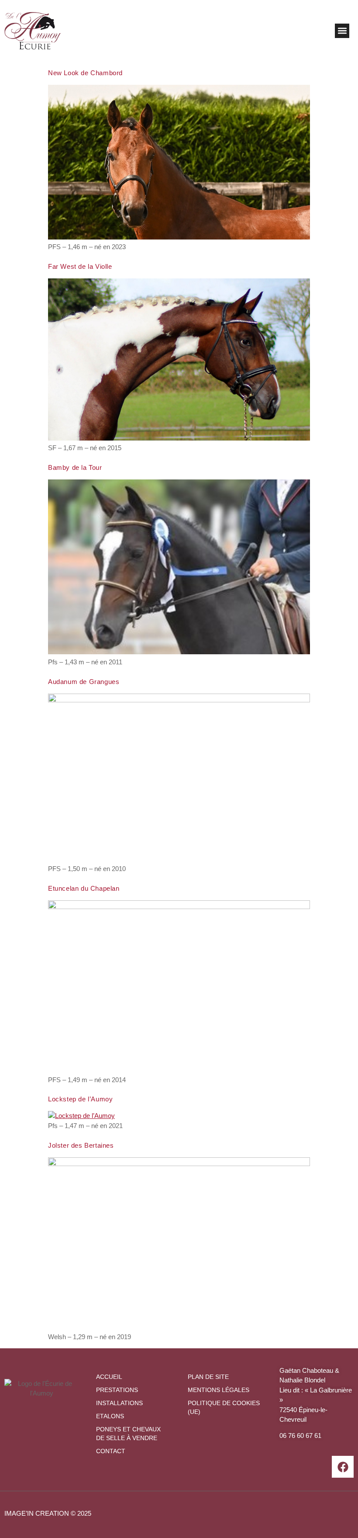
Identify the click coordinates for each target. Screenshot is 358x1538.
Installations (119, 1402)
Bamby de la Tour (75, 467)
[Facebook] (343, 1467)
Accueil (109, 1376)
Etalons (110, 1416)
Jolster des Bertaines (81, 1145)
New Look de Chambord (85, 72)
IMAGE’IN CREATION (36, 1513)
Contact (110, 1451)
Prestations (117, 1389)
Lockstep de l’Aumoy (80, 1099)
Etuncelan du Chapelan (84, 888)
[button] (342, 31)
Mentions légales (218, 1389)
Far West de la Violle (80, 266)
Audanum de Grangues (83, 681)
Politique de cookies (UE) (224, 1407)
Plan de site (208, 1376)
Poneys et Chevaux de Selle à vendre (128, 1433)
